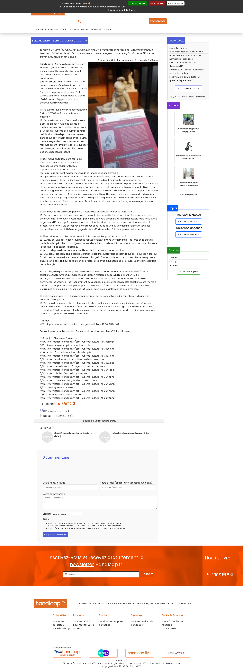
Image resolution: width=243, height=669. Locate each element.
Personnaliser (175, 3)
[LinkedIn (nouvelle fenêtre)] (58, 404)
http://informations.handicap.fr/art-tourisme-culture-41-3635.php (77, 348)
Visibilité (47, 513)
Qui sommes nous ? (181, 603)
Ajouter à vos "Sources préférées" (190, 97)
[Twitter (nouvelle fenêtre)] (70, 404)
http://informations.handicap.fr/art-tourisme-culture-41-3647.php (77, 391)
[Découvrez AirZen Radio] (103, 653)
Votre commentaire (54, 494)
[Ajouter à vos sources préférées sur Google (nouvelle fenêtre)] (74, 404)
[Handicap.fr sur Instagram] (224, 574)
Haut (178, 663)
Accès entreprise (189, 234)
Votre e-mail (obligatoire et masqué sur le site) (126, 482)
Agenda (173, 257)
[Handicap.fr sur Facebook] (212, 574)
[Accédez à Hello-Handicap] (67, 653)
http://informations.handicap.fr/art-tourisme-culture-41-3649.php (77, 398)
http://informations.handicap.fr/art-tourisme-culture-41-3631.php (77, 341)
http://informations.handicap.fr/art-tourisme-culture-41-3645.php (77, 384)
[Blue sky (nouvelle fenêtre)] (66, 404)
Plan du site (85, 603)
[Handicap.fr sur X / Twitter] (220, 574)
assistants (116, 526)
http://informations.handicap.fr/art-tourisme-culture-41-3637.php (77, 355)
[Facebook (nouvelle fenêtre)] (62, 404)
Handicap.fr (135, 663)
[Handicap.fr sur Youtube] (228, 574)
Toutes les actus (190, 88)
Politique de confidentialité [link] (121, 10)
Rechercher (157, 21)
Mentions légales (144, 603)
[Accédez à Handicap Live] (139, 653)
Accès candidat (188, 221)
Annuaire (173, 265)
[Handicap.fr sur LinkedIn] (208, 574)
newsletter (82, 564)
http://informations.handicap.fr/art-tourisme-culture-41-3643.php (77, 377)
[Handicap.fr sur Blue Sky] (216, 574)
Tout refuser (157, 3)
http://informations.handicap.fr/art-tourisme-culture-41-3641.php (77, 369)
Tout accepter (138, 3)
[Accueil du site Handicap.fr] (50, 604)
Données (162, 603)
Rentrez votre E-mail (51, 574)
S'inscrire (147, 574)
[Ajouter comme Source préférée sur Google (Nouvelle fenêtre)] (231, 574)
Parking (172, 261)
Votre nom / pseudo (54, 482)
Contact (99, 603)
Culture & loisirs (64, 416)
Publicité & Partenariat (120, 603)
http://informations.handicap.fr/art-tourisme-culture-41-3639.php (77, 362)
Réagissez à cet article (57, 411)
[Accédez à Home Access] (176, 653)
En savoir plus (190, 271)
